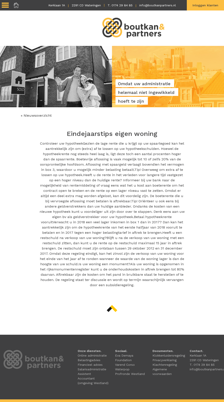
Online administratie (92, 355)
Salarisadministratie (92, 369)
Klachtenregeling (164, 364)
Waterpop (122, 369)
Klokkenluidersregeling (168, 355)
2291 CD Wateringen (86, 5)
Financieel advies (90, 364)
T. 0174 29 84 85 (120, 5)
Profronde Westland (130, 374)
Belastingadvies (89, 360)
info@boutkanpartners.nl (157, 5)
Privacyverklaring (164, 360)
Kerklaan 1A (56, 5)
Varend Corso (125, 364)
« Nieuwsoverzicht (36, 115)
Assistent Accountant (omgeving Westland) (93, 378)
